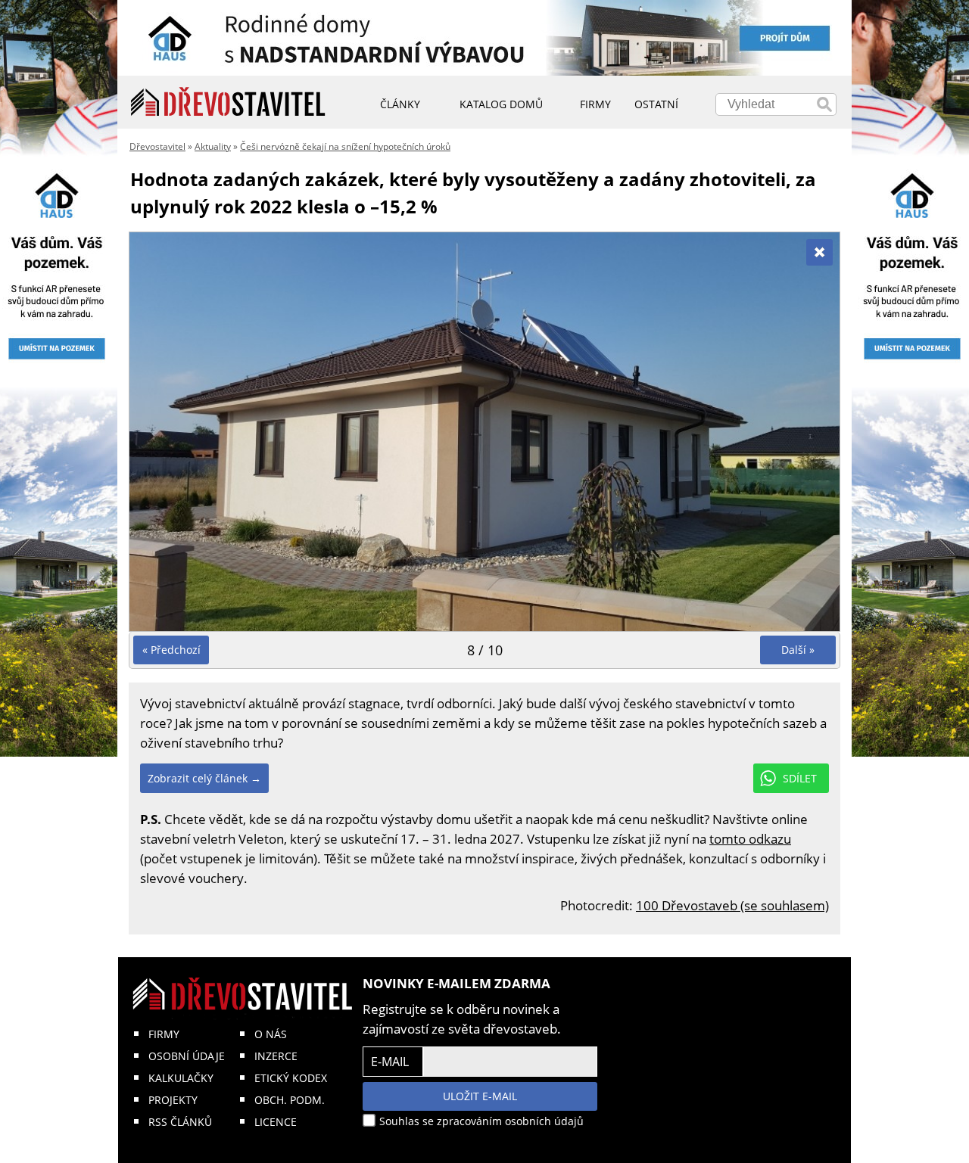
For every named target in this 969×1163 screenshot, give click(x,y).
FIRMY (163, 1034)
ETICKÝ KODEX (290, 1078)
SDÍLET (800, 778)
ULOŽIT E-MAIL (480, 1096)
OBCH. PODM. (289, 1100)
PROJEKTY (173, 1100)
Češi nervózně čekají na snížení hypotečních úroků (345, 146)
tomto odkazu (750, 838)
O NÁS (270, 1034)
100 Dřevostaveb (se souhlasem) (732, 905)
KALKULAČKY (180, 1078)
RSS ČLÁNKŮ (180, 1122)
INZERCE (276, 1056)
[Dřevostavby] (228, 102)
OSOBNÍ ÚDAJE (186, 1056)
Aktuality (213, 146)
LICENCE (275, 1122)
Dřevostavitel (157, 146)
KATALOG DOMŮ (501, 104)
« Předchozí (171, 649)
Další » (798, 649)
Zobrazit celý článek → (204, 778)
